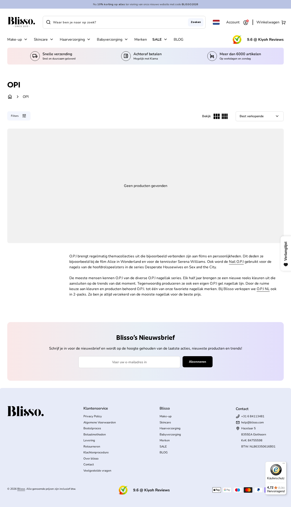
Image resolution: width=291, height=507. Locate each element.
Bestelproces (92, 428)
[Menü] (283, 464)
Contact (88, 464)
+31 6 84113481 (252, 416)
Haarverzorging (72, 39)
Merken (140, 39)
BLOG (178, 39)
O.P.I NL (263, 288)
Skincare (41, 39)
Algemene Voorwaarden (99, 422)
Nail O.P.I (236, 261)
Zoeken (196, 22)
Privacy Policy (92, 416)
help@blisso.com (252, 422)
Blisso (21, 489)
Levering (89, 440)
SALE (157, 39)
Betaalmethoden (94, 434)
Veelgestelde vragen (97, 471)
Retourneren (91, 447)
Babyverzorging (109, 39)
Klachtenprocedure (96, 452)
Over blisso (90, 459)
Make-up (14, 39)
